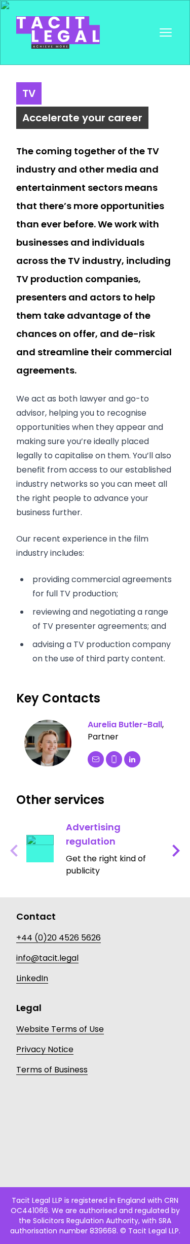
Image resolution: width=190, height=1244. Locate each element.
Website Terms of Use (60, 1029)
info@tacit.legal (47, 958)
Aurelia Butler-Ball (125, 724)
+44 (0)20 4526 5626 (58, 938)
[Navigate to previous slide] (14, 850)
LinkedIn (32, 978)
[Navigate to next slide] (176, 850)
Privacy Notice (44, 1049)
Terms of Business (52, 1069)
